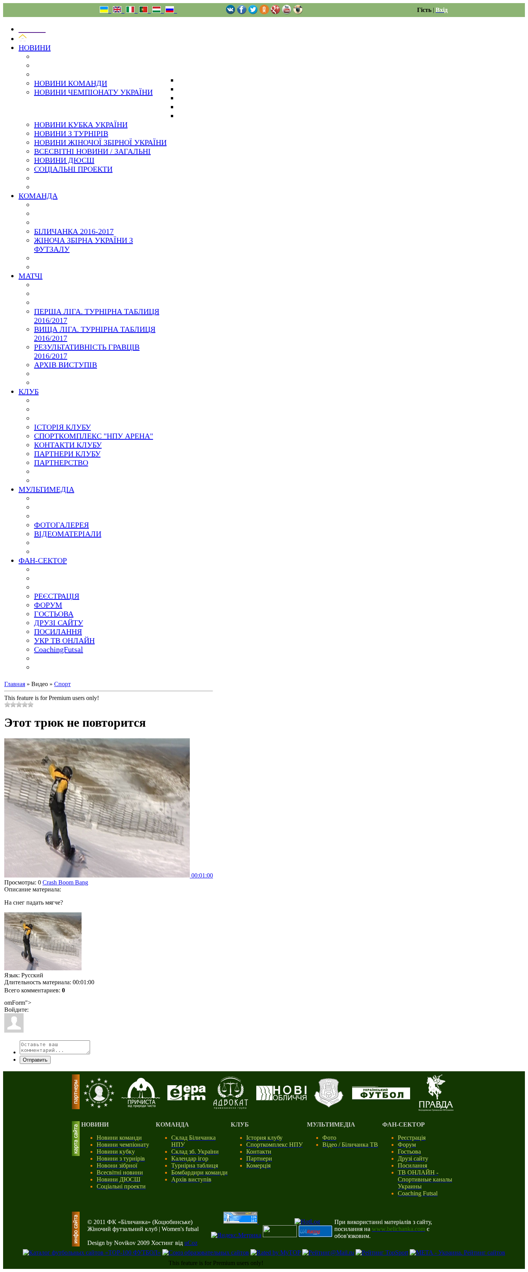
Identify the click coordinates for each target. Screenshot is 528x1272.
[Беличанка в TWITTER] (253, 12)
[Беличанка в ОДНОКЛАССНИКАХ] (264, 12)
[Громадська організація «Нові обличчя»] (281, 1098)
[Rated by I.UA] (280, 1235)
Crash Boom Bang (65, 882)
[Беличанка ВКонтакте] (230, 12)
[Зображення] (43, 941)
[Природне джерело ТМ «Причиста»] (140, 1105)
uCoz (191, 1243)
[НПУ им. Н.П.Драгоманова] (98, 1106)
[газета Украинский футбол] (381, 1097)
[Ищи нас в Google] (275, 12)
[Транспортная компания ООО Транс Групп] (329, 1106)
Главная (14, 684)
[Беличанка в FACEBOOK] (242, 12)
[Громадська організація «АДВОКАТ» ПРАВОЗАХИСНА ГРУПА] (230, 1107)
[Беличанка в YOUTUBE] (286, 12)
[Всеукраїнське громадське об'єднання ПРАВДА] (436, 1109)
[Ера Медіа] (186, 1098)
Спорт (62, 684)
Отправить (35, 1060)
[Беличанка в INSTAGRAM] (298, 12)
